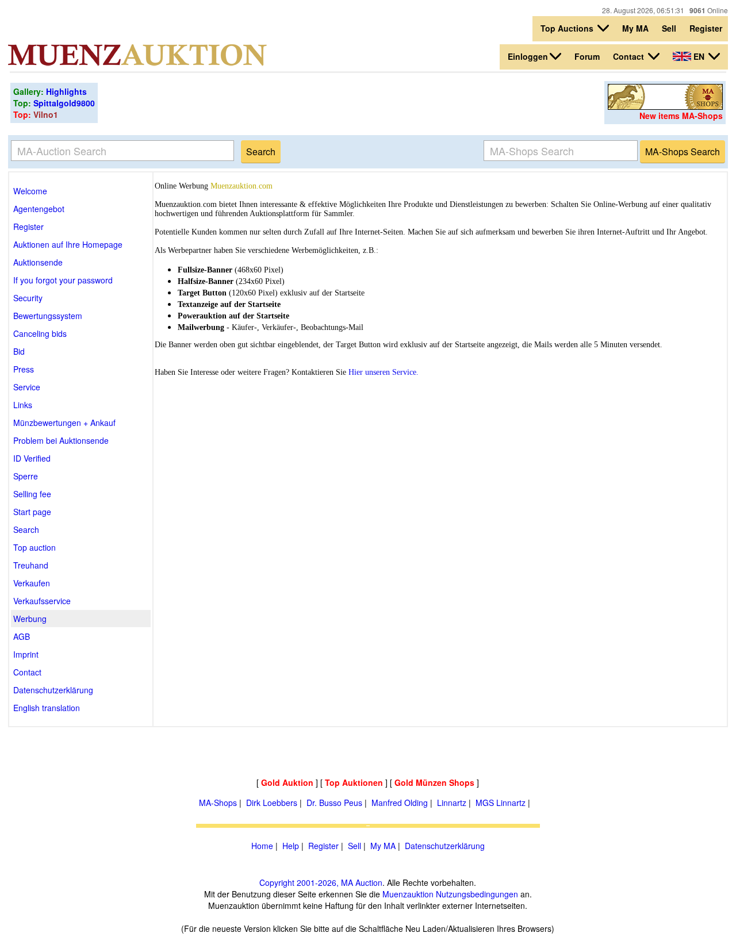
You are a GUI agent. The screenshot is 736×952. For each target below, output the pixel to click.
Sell (669, 28)
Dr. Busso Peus (334, 802)
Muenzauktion (408, 894)
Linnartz (451, 802)
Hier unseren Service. (383, 372)
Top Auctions (568, 28)
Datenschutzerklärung (445, 845)
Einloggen (528, 56)
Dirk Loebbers (271, 802)
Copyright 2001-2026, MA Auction (320, 882)
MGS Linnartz (501, 802)
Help (290, 845)
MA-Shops (218, 802)
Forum (587, 56)
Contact (629, 56)
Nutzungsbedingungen (477, 894)
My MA (635, 28)
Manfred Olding (399, 802)
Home (262, 845)
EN (699, 56)
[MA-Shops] (665, 106)
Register (705, 28)
